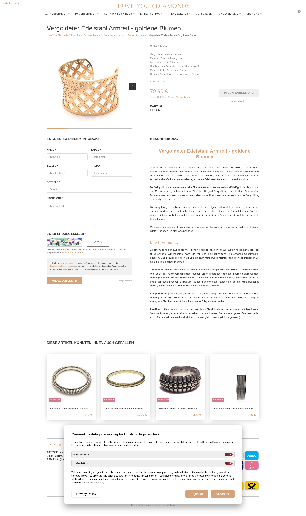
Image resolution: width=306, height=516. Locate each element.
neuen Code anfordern (72, 253)
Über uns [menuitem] (252, 14)
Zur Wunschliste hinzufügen (216, 92)
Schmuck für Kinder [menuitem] (118, 14)
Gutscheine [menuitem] (204, 14)
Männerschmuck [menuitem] (55, 14)
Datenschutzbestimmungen (62, 266)
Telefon (52, 165)
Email (96, 149)
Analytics (82, 463)
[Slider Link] (89, 86)
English (16, 3)
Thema (95, 165)
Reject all (196, 494)
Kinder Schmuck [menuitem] (151, 14)
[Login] (274, 13)
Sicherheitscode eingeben (66, 233)
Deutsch (6, 3)
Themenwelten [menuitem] (178, 14)
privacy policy (97, 482)
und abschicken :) (64, 280)
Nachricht (55, 198)
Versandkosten (183, 97)
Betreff (53, 182)
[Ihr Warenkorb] (285, 13)
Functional (82, 454)
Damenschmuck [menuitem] (85, 14)
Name (51, 149)
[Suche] (262, 13)
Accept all (223, 494)
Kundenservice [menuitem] (227, 14)
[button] (132, 86)
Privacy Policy (86, 494)
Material (156, 106)
